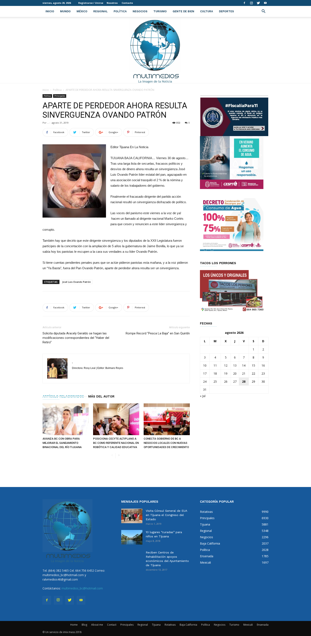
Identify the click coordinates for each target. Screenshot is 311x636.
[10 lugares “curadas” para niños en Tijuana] (131, 537)
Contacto (127, 2)
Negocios (140, 11)
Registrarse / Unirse (90, 2)
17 (204, 373)
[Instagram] (251, 3)
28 (243, 381)
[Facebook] (244, 3)
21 (243, 373)
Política (120, 11)
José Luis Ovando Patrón (76, 281)
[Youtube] (265, 3)
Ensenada (262, 624)
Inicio (49, 11)
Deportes (226, 11)
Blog (84, 624)
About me (97, 624)
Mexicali (248, 624)
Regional (100, 11)
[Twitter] (258, 3)
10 (204, 365)
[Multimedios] (155, 50)
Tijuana (156, 624)
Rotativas (170, 624)
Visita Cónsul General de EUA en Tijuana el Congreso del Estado (166, 515)
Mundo (65, 11)
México (82, 11)
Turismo (160, 11)
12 (225, 365)
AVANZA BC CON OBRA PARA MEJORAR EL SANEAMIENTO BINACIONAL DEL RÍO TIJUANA (62, 443)
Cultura (206, 11)
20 (235, 373)
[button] (263, 12)
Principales (59, 95)
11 (215, 365)
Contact (111, 624)
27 (235, 381)
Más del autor (101, 396)
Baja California (188, 624)
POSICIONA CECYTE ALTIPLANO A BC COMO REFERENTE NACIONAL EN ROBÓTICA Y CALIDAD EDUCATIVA (116, 443)
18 (215, 373)
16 (263, 365)
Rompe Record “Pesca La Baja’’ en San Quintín (158, 333)
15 (253, 365)
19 (225, 373)
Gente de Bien (183, 11)
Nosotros (112, 2)
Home (74, 624)
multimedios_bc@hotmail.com (82, 588)
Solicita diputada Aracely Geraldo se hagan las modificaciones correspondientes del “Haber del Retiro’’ (76, 337)
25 (215, 381)
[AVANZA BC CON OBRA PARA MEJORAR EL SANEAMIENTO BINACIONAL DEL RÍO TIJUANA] (66, 419)
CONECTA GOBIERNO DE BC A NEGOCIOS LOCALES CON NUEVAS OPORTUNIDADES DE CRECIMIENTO (166, 443)
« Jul (202, 396)
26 (225, 381)
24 (204, 381)
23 (263, 373)
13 (235, 365)
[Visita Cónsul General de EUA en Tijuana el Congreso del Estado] (131, 516)
